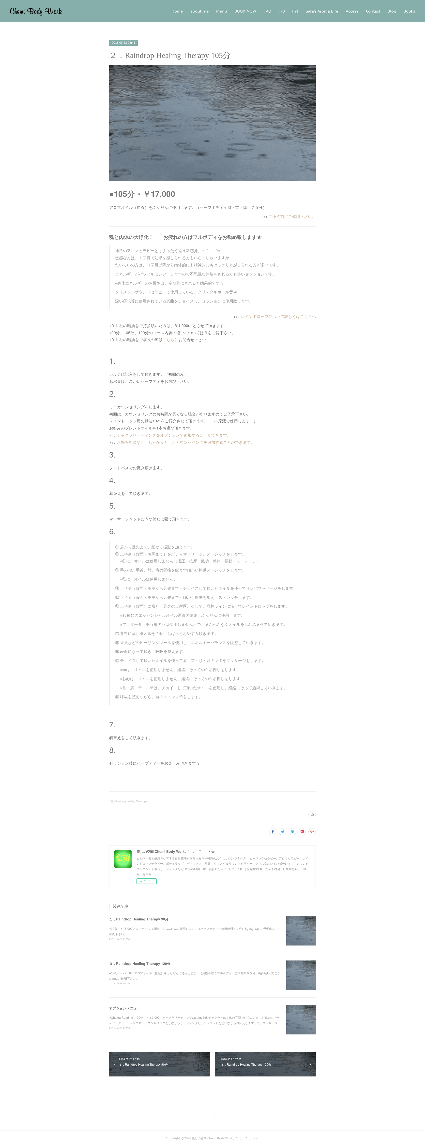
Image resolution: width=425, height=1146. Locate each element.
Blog (392, 11)
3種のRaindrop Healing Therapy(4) (128, 801)
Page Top (212, 1118)
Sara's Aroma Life (322, 11)
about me (199, 11)
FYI (295, 11)
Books (409, 11)
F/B (282, 11)
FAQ (267, 11)
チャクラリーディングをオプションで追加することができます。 (174, 435)
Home (177, 11)
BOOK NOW (245, 11)
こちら (169, 339)
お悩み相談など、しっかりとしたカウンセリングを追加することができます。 (186, 442)
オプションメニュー (124, 1007)
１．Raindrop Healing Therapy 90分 (138, 919)
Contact (373, 11)
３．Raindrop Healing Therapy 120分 (139, 963)
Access (352, 11)
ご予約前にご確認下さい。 (292, 216)
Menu (221, 11)
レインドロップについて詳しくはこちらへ (278, 316)
